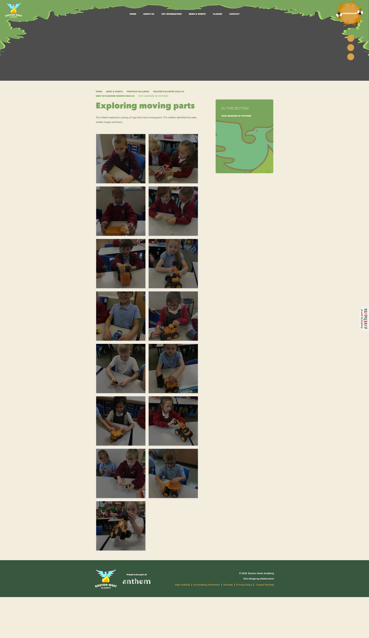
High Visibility (182, 584)
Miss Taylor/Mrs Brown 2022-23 (115, 96)
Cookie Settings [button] (263, 584)
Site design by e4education (258, 578)
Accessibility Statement (206, 584)
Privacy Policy (244, 584)
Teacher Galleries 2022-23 (168, 91)
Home (99, 91)
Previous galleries (138, 91)
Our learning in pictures (153, 96)
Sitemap (228, 584)
